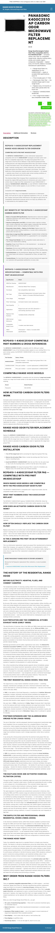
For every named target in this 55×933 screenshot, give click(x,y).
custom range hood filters (36, 117)
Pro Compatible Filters (35, 114)
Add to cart (46, 107)
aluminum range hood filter (42, 115)
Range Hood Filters (44, 114)
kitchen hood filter (36, 118)
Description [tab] (7, 133)
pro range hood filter (41, 119)
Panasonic (43, 125)
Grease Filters (44, 113)
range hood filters (43, 120)
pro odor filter (33, 119)
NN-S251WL (38, 125)
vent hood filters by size (45, 124)
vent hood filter (38, 124)
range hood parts (38, 122)
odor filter (43, 118)
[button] (24, 16)
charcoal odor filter (36, 116)
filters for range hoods (46, 117)
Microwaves (33, 125)
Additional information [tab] (21, 133)
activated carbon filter (32, 115)
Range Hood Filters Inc (12, 7)
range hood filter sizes (35, 120)
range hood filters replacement (42, 121)
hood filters (30, 118)
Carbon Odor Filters (37, 113)
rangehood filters (39, 123)
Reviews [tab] (33, 133)
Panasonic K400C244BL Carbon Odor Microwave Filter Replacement (25, 566)
